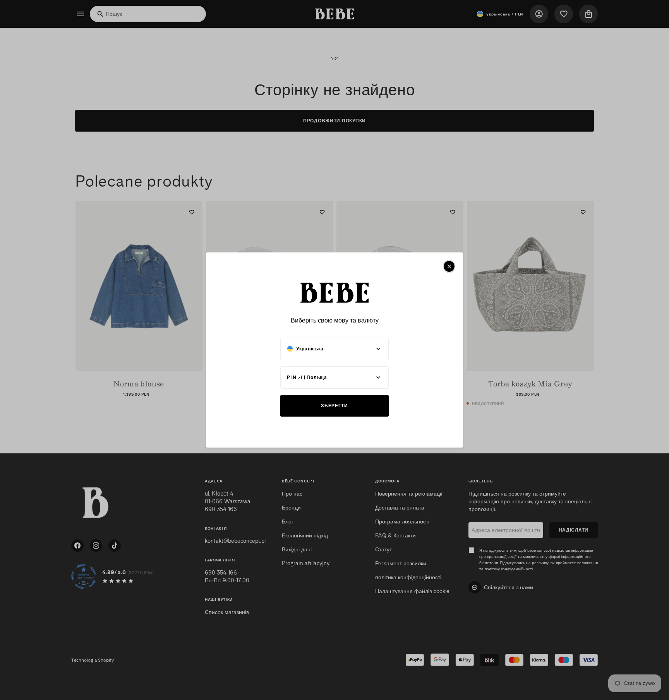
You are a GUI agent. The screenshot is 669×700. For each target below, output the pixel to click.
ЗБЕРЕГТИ (334, 405)
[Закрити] (449, 266)
